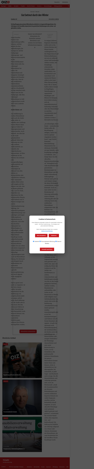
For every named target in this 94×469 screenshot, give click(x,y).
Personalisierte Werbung (48, 241)
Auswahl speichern (47, 249)
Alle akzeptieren (41, 235)
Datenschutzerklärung (46, 231)
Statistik (36, 241)
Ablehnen (54, 235)
